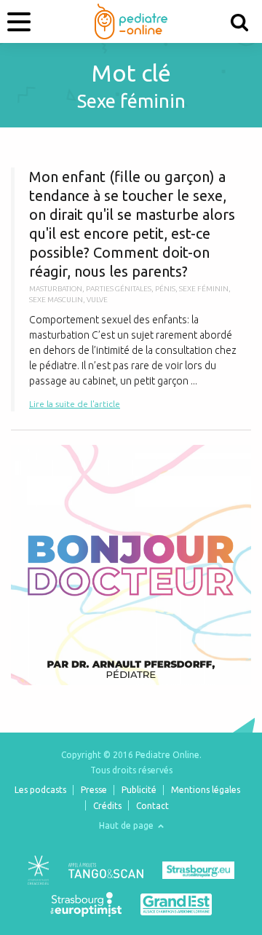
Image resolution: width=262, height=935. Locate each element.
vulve (97, 300)
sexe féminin (204, 289)
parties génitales (118, 289)
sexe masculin (56, 300)
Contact (152, 805)
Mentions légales (205, 789)
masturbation (55, 289)
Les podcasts (40, 789)
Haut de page (127, 825)
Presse (94, 789)
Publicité (139, 789)
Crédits (107, 805)
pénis (165, 289)
